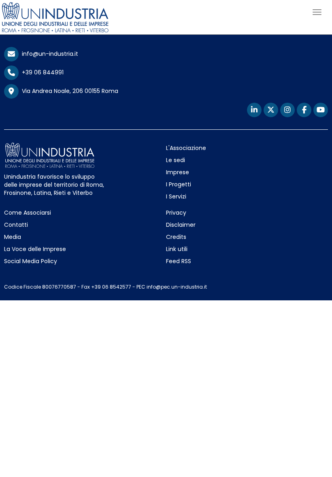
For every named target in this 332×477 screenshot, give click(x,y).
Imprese (177, 172)
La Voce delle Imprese (35, 249)
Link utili (176, 249)
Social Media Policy (30, 261)
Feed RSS (178, 261)
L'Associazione (186, 148)
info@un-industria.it (48, 54)
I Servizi (176, 196)
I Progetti (178, 184)
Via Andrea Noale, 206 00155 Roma (68, 91)
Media (12, 237)
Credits (176, 237)
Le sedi (175, 160)
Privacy (176, 213)
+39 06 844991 (41, 72)
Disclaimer (181, 225)
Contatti (16, 225)
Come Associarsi (27, 213)
